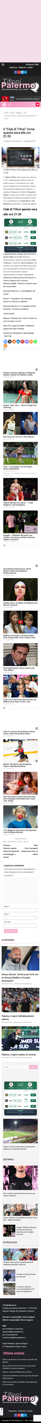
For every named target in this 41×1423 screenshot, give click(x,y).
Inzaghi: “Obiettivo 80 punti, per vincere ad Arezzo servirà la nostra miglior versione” (26, 1230)
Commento (8, 876)
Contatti (30, 67)
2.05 (19, 232)
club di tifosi (11, 841)
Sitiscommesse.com (19, 1111)
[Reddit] (14, 341)
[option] (21, 1136)
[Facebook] (5, 341)
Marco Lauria (21, 1346)
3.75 (10, 232)
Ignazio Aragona (21, 1343)
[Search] (33, 105)
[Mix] (31, 341)
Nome (7, 906)
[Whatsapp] (35, 341)
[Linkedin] (18, 341)
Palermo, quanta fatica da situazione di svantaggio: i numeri (11, 851)
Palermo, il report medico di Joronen (19, 1054)
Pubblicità (22, 67)
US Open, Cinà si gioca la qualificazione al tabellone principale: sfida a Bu (18, 1263)
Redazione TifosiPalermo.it (14, 141)
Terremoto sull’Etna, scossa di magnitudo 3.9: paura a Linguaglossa (25, 1289)
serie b (26, 841)
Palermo (19, 841)
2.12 (19, 237)
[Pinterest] (22, 341)
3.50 (10, 237)
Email (6, 914)
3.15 (15, 232)
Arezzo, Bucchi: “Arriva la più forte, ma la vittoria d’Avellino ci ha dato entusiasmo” (20, 977)
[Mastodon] (27, 341)
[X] (10, 341)
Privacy (1, 1412)
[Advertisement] (20, 42)
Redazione (13, 67)
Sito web (7, 922)
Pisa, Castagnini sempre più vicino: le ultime (29, 849)
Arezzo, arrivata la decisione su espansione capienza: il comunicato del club (19, 1147)
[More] (5, 346)
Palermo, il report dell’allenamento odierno (17, 1372)
